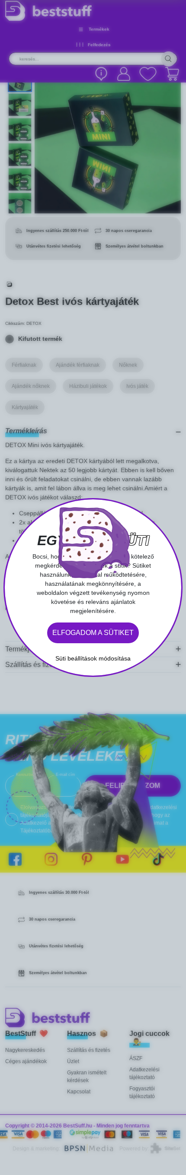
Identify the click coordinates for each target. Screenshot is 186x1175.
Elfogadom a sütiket (93, 632)
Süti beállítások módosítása (93, 658)
